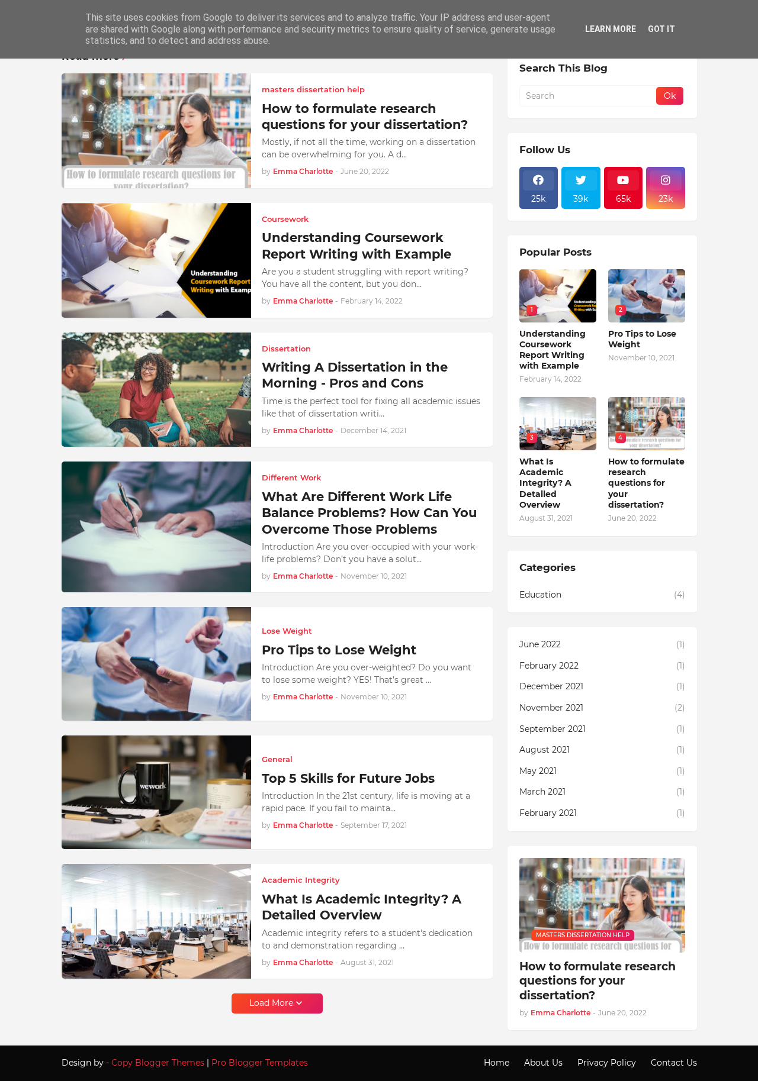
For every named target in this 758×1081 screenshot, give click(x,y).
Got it (661, 29)
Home (496, 1062)
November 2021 (602, 707)
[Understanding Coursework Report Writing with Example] (156, 260)
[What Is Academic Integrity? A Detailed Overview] (156, 921)
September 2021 (602, 729)
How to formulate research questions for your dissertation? (365, 116)
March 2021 (602, 791)
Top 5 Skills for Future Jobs (348, 778)
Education (602, 594)
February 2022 (602, 665)
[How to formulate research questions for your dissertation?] (156, 130)
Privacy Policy (606, 1062)
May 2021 (602, 771)
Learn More (610, 29)
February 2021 (602, 813)
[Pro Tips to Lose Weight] (156, 664)
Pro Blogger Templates (259, 1062)
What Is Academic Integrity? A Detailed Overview (361, 907)
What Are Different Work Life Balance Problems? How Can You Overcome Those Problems (369, 513)
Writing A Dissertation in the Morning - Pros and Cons (355, 375)
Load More (271, 1003)
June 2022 (602, 644)
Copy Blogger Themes (157, 1062)
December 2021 (602, 686)
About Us (543, 1062)
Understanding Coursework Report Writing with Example (356, 245)
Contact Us (674, 1062)
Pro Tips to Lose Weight (339, 650)
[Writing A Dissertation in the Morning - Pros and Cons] (156, 390)
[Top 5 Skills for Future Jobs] (156, 792)
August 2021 (602, 749)
